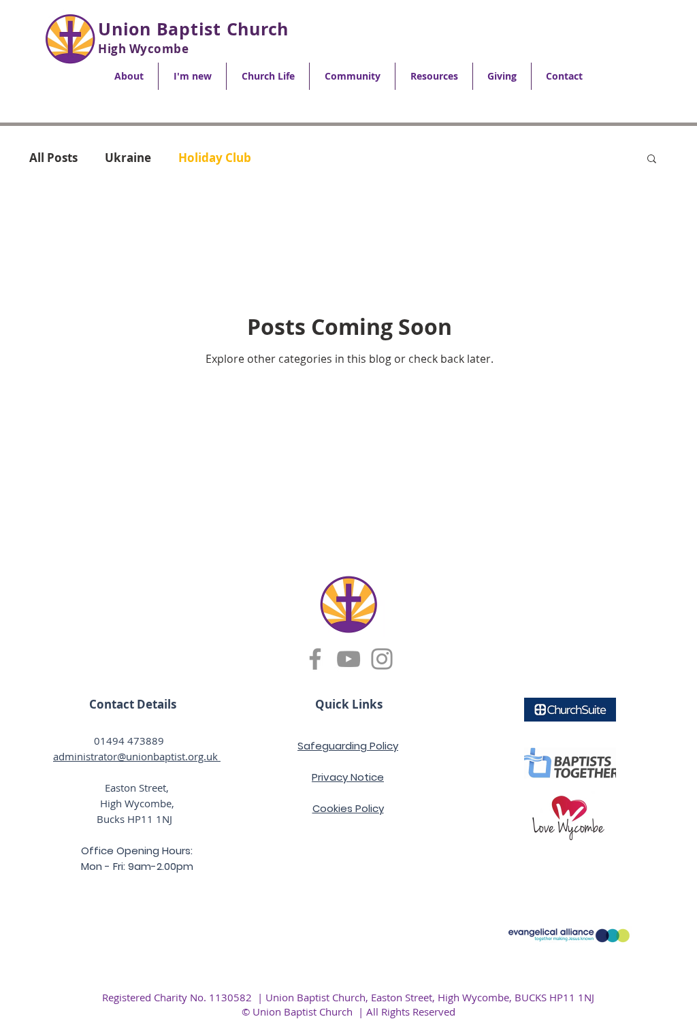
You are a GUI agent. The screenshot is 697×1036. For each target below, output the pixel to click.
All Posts (53, 157)
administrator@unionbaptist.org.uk (137, 756)
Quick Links (349, 704)
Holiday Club (214, 157)
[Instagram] (382, 659)
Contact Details (132, 704)
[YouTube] (348, 659)
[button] (128, 76)
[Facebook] (315, 659)
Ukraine (128, 157)
